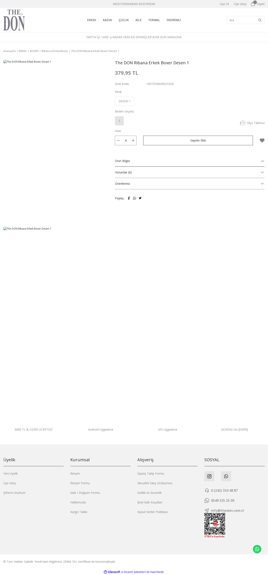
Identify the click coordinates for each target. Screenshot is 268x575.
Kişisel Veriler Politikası (152, 512)
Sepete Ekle (198, 140)
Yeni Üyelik (10, 473)
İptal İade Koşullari (149, 502)
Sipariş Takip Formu (150, 473)
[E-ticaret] (133, 572)
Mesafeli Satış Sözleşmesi (154, 483)
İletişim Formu (80, 483)
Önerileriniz (122, 184)
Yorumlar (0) (123, 172)
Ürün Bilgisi (122, 161)
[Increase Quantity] (133, 140)
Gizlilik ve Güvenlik (149, 493)
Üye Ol (224, 4)
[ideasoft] (112, 572)
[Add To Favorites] (262, 140)
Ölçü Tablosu (256, 123)
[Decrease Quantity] (118, 140)
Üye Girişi (9, 483)
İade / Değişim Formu (85, 493)
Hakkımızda (78, 502)
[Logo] (14, 20)
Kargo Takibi (78, 512)
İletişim (75, 473)
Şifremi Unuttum (14, 493)
